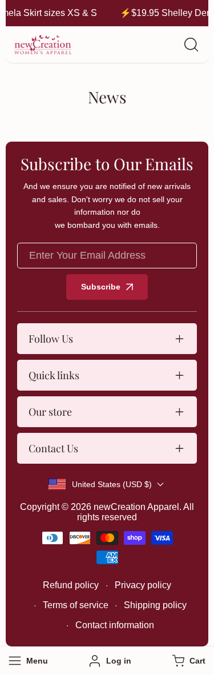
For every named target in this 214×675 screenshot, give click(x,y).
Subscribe (100, 286)
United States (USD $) (112, 484)
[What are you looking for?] (191, 44)
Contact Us (53, 448)
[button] (187, 661)
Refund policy (71, 585)
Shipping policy (155, 605)
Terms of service (75, 605)
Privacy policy (143, 585)
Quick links (54, 375)
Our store (50, 412)
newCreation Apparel (136, 507)
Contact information (114, 625)
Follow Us (51, 338)
